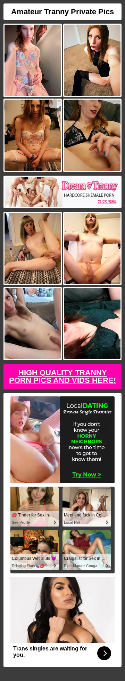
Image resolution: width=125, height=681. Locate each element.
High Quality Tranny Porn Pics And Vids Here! (62, 376)
